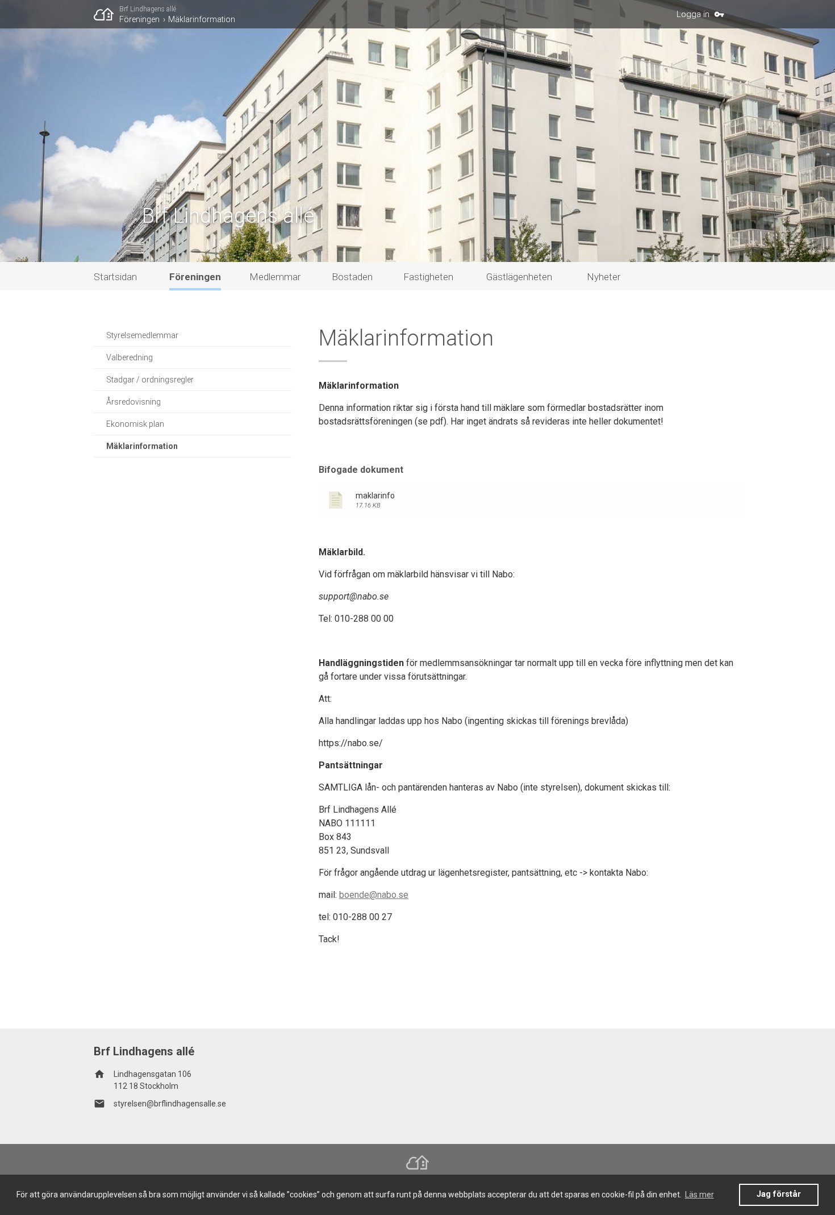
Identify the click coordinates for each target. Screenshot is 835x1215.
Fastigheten (428, 276)
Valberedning (129, 357)
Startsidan (115, 276)
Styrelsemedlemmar (142, 335)
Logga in (693, 14)
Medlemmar (274, 276)
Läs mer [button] (699, 1194)
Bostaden (352, 276)
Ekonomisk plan (135, 423)
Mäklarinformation (201, 19)
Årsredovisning (133, 401)
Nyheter (603, 276)
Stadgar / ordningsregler (150, 379)
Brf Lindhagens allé (147, 9)
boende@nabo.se (373, 894)
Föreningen (139, 19)
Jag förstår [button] (779, 1194)
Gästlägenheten (519, 276)
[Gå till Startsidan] (106, 14)
